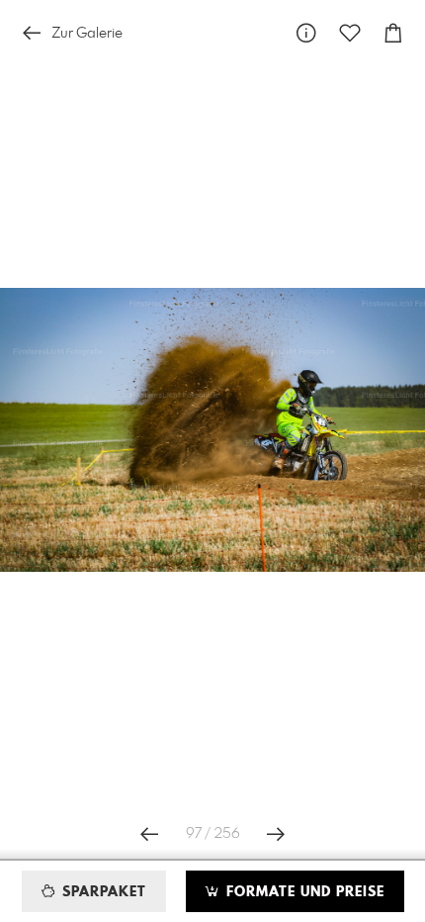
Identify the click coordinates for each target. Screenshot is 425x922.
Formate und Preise (302, 892)
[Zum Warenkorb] (393, 33)
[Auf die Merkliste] (350, 33)
